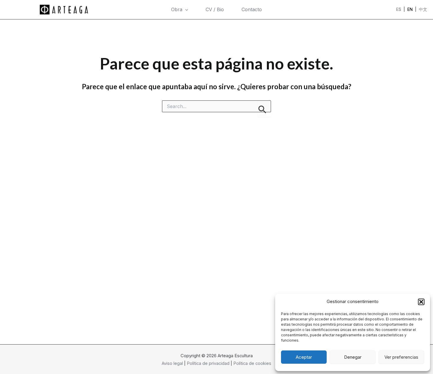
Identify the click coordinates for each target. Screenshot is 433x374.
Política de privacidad (208, 363)
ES (398, 9)
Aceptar (304, 357)
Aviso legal (172, 363)
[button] (421, 302)
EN (410, 9)
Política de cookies (252, 363)
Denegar (352, 357)
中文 (423, 9)
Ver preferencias (401, 357)
